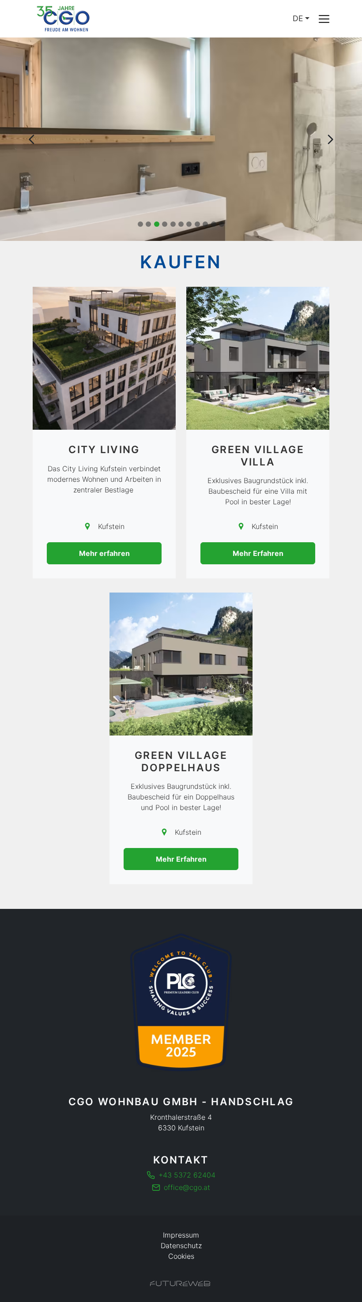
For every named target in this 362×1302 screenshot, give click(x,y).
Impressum (181, 1235)
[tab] (140, 224)
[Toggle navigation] (324, 19)
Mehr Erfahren (258, 553)
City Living (104, 449)
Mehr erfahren (104, 553)
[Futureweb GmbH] (180, 1283)
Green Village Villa (257, 455)
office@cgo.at (187, 1187)
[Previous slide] (31, 139)
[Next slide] (330, 139)
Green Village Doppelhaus (181, 761)
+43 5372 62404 (186, 1175)
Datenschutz (181, 1245)
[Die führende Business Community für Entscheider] (181, 1002)
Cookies (181, 1256)
